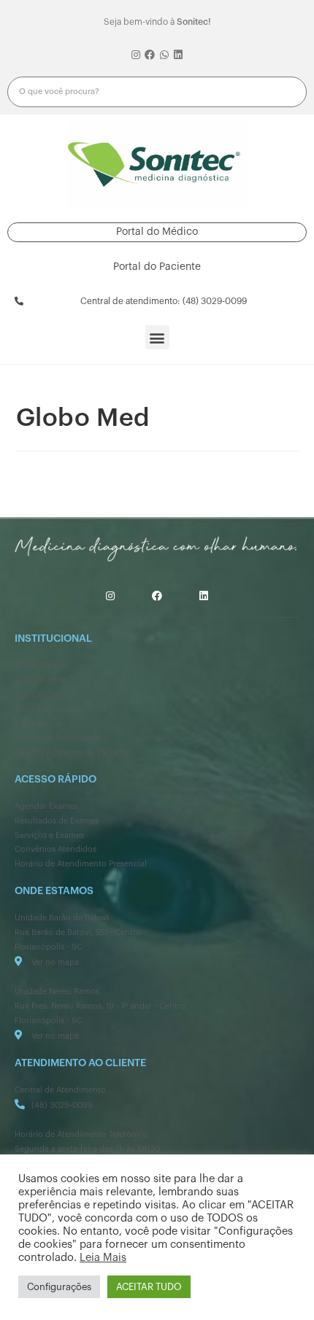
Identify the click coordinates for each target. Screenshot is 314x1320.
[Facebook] (149, 55)
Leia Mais (103, 1257)
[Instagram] (136, 55)
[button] (157, 232)
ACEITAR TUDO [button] (149, 1287)
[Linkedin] (179, 55)
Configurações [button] (59, 1287)
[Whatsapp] (164, 55)
